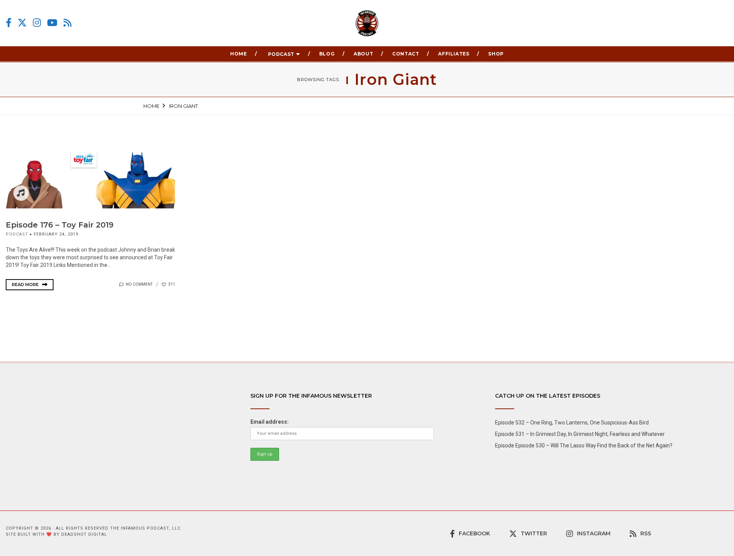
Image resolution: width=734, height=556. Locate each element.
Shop (495, 54)
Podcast (281, 54)
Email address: (269, 422)
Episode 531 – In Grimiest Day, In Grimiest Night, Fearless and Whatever (580, 434)
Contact (405, 54)
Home (238, 54)
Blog (327, 54)
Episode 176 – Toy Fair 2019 (60, 224)
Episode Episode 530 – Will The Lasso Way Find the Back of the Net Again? (583, 445)
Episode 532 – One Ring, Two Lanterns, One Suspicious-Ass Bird (572, 422)
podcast (17, 234)
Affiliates (453, 54)
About (363, 54)
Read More (26, 284)
